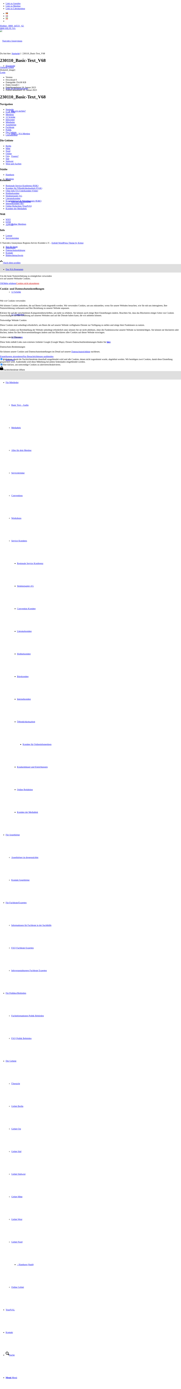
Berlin (8, 146)
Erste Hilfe (10, 112)
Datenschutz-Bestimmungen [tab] (12, 347)
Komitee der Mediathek (16, 208)
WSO (8, 219)
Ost (7, 156)
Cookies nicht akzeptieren (27, 283)
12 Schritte (10, 117)
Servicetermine (12, 238)
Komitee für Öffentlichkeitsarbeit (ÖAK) (24, 188)
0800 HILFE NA (12, 27)
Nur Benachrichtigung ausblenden (38, 356)
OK (1, 283)
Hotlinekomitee (12, 193)
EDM (8, 222)
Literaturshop (12, 135)
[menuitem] (93, 597)
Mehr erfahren (9, 283)
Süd (7, 158)
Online (9, 153)
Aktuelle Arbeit (7, 67)
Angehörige (11, 125)
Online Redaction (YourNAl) (19, 206)
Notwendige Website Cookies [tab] (13, 320)
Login (2, 72)
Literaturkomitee (13, 198)
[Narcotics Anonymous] (11, 41)
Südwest (9, 161)
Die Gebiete (11, 132)
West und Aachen (13, 164)
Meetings (10, 114)
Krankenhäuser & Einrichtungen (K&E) (23, 201)
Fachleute (10, 127)
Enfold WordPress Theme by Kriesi (67, 243)
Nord (8, 151)
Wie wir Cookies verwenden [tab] (12, 301)
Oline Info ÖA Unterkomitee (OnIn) (22, 191)
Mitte (8, 148)
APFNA (9, 224)
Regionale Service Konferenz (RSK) (22, 185)
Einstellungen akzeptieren (11, 356)
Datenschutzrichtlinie (80, 351)
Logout (9, 235)
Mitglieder (10, 122)
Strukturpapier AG (14, 196)
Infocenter (10, 119)
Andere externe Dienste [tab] (10, 337)
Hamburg (10, 174)
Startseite (10, 109)
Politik (8, 130)
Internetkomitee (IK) (15, 203)
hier (109, 342)
